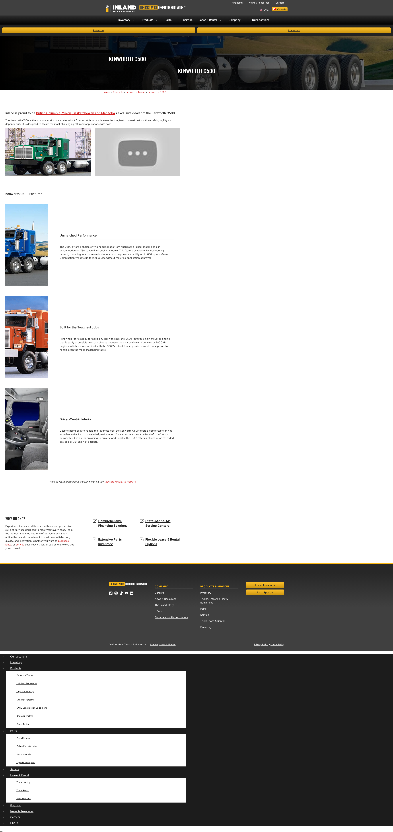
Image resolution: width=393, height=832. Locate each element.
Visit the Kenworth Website (120, 481)
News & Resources (259, 2)
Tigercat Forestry (25, 691)
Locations (294, 30)
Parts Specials (265, 592)
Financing (237, 2)
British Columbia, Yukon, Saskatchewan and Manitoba (75, 113)
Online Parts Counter (26, 746)
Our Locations (260, 19)
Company (234, 19)
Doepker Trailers (24, 716)
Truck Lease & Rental (212, 621)
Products (147, 19)
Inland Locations (265, 585)
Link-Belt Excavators (26, 683)
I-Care (158, 611)
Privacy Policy (261, 644)
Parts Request (23, 738)
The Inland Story (164, 605)
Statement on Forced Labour (171, 617)
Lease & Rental (208, 19)
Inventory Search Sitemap (163, 644)
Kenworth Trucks (24, 675)
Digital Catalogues (25, 762)
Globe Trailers (23, 724)
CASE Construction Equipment (31, 707)
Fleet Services (23, 798)
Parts (168, 19)
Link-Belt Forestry (25, 699)
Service (188, 19)
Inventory (124, 19)
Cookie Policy (277, 644)
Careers (280, 2)
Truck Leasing (23, 782)
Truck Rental (22, 790)
